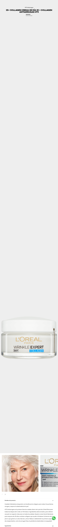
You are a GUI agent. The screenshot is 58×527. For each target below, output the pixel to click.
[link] (29, 15)
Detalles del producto (10, 500)
